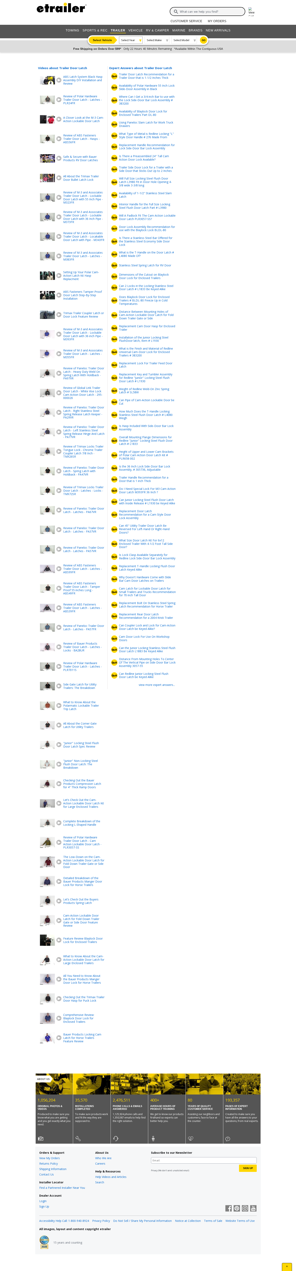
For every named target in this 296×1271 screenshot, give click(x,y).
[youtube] (253, 1208)
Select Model (181, 40)
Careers (100, 1163)
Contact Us (46, 1174)
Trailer (118, 30)
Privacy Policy (101, 1221)
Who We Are (103, 1158)
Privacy (154, 1170)
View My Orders (49, 1158)
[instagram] (245, 1208)
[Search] (176, 12)
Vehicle (135, 30)
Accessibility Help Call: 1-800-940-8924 (64, 1221)
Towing (72, 30)
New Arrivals (218, 30)
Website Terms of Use (240, 1221)
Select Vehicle (102, 40)
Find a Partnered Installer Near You (62, 1188)
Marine (178, 30)
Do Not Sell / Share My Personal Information (142, 1221)
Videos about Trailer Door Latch (62, 68)
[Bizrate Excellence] (44, 1242)
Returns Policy (48, 1163)
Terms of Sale (213, 1221)
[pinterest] (236, 1208)
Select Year (128, 40)
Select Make (154, 40)
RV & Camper (157, 30)
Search (99, 1182)
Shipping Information (52, 1169)
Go (203, 40)
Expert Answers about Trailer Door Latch (140, 68)
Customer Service (186, 21)
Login (43, 1201)
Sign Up (44, 1206)
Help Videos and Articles (110, 1177)
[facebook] (228, 1208)
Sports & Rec (95, 30)
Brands (196, 30)
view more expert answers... (157, 685)
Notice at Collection (188, 1221)
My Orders (217, 21)
